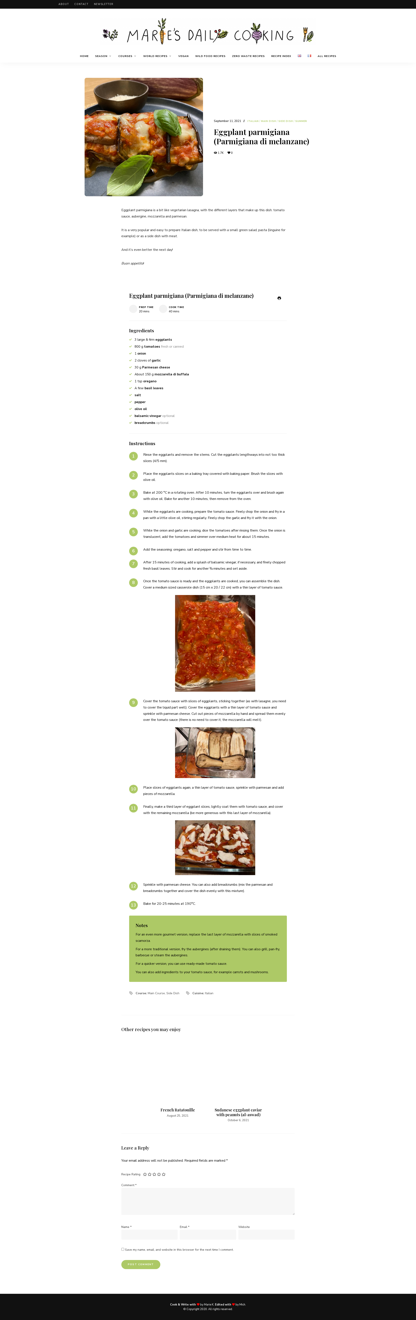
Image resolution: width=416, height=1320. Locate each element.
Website (244, 1227)
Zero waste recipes (248, 56)
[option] (178, 1078)
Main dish (268, 121)
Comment (128, 1185)
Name (126, 1227)
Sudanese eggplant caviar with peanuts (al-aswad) (238, 1112)
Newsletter (104, 4)
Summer (301, 121)
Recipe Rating (130, 1174)
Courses (125, 56)
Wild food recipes (210, 56)
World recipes (155, 56)
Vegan (183, 56)
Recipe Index (281, 56)
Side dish (285, 121)
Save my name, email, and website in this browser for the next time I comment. (179, 1250)
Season (101, 56)
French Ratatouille (178, 1109)
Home (84, 56)
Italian (253, 121)
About (63, 4)
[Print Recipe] (279, 298)
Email (184, 1227)
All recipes (327, 56)
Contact (81, 4)
